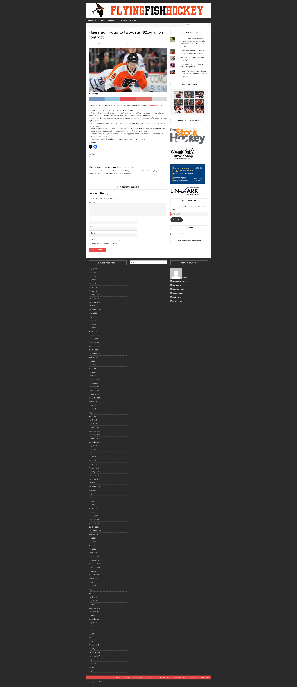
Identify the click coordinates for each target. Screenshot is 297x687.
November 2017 (94, 656)
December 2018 (94, 608)
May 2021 (92, 501)
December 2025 (94, 298)
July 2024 (92, 361)
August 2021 (93, 490)
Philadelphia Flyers (163, 677)
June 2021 (92, 497)
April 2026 (92, 283)
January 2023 (94, 427)
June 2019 (92, 586)
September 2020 (95, 530)
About (127, 677)
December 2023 (94, 387)
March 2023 (93, 420)
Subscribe (176, 220)
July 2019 (92, 582)
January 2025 (94, 339)
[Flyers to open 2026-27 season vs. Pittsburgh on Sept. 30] (178, 109)
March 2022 (93, 464)
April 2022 (92, 460)
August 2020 (93, 534)
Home (118, 677)
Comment (92, 202)
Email (91, 226)
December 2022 (94, 431)
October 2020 (94, 527)
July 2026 (92, 272)
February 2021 (94, 512)
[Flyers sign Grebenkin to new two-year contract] (178, 94)
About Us (92, 20)
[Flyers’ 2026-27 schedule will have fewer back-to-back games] (178, 102)
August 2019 (93, 578)
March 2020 (93, 553)
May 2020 (92, 545)
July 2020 (92, 538)
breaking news (122, 44)
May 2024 (92, 368)
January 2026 (94, 294)
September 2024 (95, 354)
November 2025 (94, 302)
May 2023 (92, 413)
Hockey (131, 44)
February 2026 (94, 291)
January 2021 (93, 516)
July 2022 (92, 449)
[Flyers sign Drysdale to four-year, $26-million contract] (199, 94)
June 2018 (92, 630)
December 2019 (94, 564)
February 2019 (94, 601)
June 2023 (92, 409)
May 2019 (92, 590)
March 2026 (93, 287)
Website (92, 233)
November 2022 (94, 435)
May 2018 (92, 634)
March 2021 (93, 508)
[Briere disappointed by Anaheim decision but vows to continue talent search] (189, 109)
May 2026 (92, 280)
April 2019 (92, 593)
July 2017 (92, 660)
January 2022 (94, 472)
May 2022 (92, 457)
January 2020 (94, 560)
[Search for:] (196, 25)
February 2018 (94, 645)
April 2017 (92, 667)
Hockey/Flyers (107, 20)
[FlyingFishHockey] (148, 17)
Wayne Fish (109, 44)
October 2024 (94, 350)
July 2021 (92, 494)
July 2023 (92, 405)
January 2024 (94, 383)
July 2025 (92, 317)
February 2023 (94, 424)
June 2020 (92, 542)
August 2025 (93, 313)
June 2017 (92, 663)
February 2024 (94, 379)
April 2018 (92, 637)
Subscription (138, 677)
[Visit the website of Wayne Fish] (89, 177)
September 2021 (94, 486)
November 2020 (94, 523)
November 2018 (94, 612)
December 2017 (94, 652)
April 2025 (92, 328)
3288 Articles (129, 167)
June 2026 (92, 276)
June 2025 (92, 320)
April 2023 (92, 416)
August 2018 (93, 623)
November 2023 (94, 390)
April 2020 (92, 549)
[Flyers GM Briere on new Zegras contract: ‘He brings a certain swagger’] (189, 102)
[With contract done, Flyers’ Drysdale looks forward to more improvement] (189, 94)
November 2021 (94, 479)
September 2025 (95, 309)
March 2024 (93, 376)
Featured (193, 677)
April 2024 (92, 372)
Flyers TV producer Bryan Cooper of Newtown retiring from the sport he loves (194, 73)
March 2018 (93, 641)
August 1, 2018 (97, 44)
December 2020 (94, 519)
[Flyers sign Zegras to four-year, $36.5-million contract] (199, 102)
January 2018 (93, 649)
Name (91, 219)
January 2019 (93, 604)
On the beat (205, 677)
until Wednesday (153, 105)
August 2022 (93, 446)
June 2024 (92, 365)
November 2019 (94, 567)
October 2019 (93, 571)
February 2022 (94, 468)
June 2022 (92, 453)
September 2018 (94, 619)
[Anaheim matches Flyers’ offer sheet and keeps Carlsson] (199, 109)
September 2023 (95, 398)
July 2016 (92, 671)
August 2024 (93, 357)
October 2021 (93, 483)
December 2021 (94, 475)
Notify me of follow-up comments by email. (108, 240)
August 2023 (93, 401)
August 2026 (93, 269)
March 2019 (93, 597)
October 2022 (94, 438)
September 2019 (94, 575)
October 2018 (93, 615)
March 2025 (93, 331)
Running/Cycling (128, 20)
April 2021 (92, 505)
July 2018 (92, 626)
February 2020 (94, 556)
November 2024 (94, 346)
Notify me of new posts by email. (104, 243)
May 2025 (92, 324)
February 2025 (94, 335)
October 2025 (94, 306)
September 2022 (95, 442)
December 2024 (94, 343)
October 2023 (94, 394)
